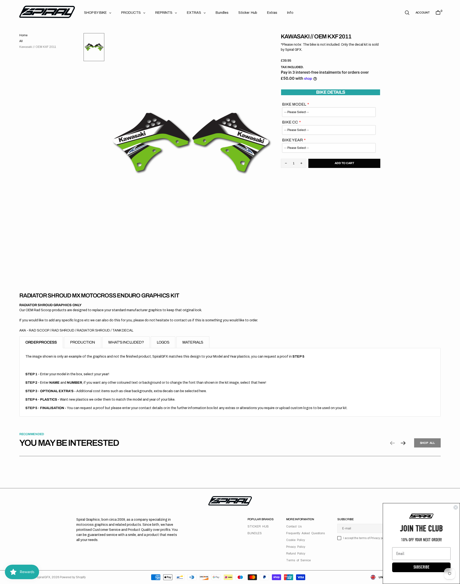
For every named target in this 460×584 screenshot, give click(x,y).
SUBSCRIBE (421, 567)
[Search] (407, 12)
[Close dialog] (455, 507)
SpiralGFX (43, 577)
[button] (423, 12)
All (21, 41)
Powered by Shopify (73, 577)
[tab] (41, 342)
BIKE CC (290, 122)
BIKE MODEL (294, 104)
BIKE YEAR (292, 140)
